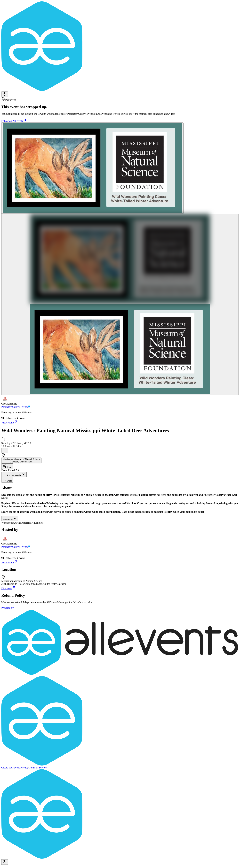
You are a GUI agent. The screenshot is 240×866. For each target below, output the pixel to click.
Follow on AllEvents (12, 121)
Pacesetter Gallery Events (14, 407)
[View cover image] (92, 168)
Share (9, 467)
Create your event (10, 767)
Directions (6, 588)
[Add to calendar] (4, 450)
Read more (8, 519)
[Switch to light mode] (4, 94)
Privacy (24, 767)
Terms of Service (38, 767)
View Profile (7, 422)
